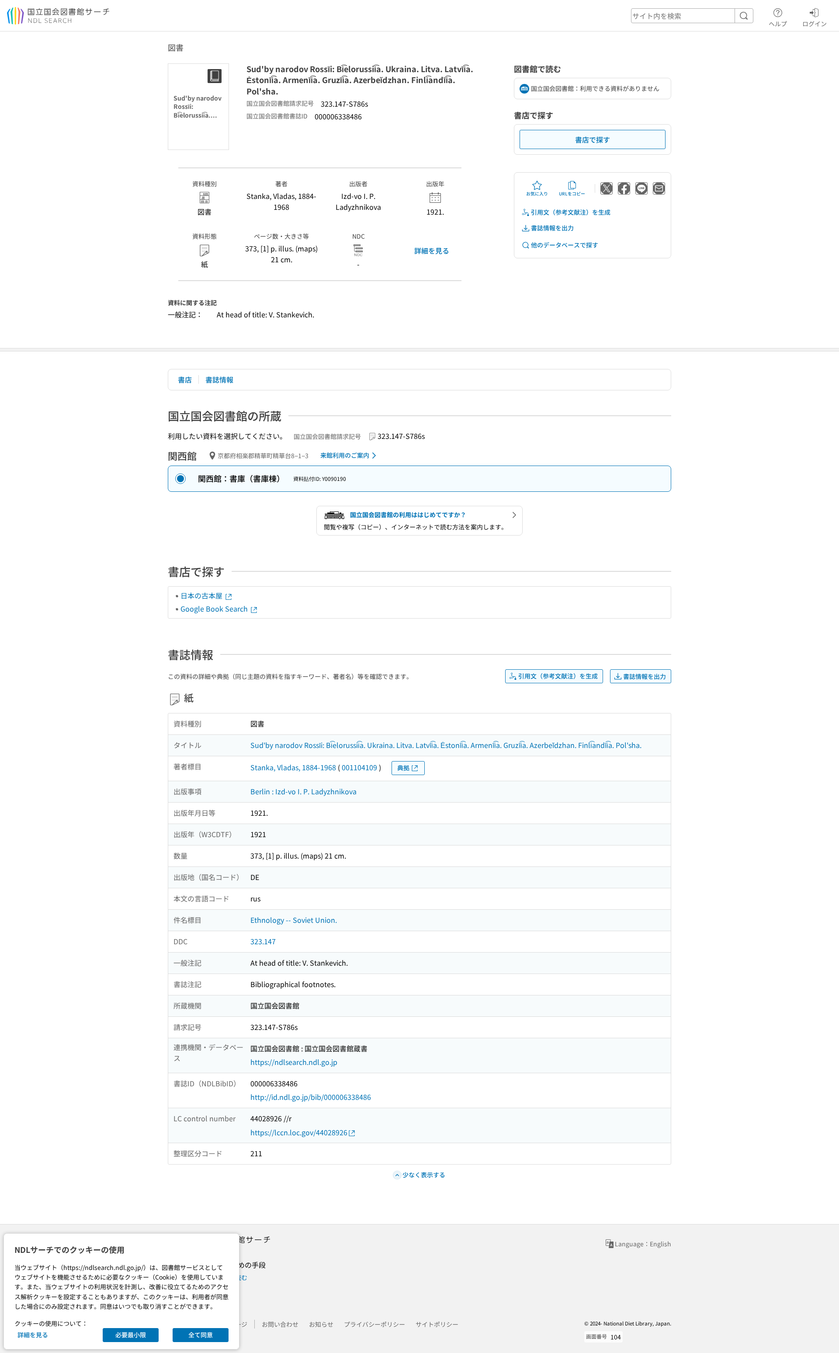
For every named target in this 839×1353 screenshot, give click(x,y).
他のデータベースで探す (564, 244)
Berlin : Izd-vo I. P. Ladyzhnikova (303, 791)
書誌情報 (219, 379)
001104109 (359, 767)
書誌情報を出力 (552, 227)
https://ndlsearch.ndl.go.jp (293, 1062)
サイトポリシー (437, 1324)
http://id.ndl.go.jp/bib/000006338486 (310, 1097)
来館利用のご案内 (344, 455)
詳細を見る (431, 250)
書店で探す (592, 139)
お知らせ (321, 1324)
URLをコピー (572, 193)
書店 (185, 379)
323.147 (263, 941)
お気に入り (537, 193)
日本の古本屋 (202, 595)
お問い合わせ (280, 1324)
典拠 (403, 767)
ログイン (814, 23)
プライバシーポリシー (374, 1324)
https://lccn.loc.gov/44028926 (298, 1132)
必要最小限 (130, 1334)
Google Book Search (215, 608)
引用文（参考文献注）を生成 (570, 212)
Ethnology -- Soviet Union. (293, 920)
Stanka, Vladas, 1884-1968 (293, 767)
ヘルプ (778, 23)
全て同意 (200, 1334)
